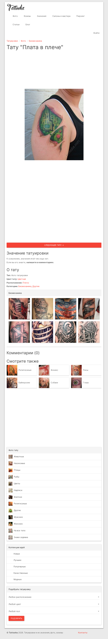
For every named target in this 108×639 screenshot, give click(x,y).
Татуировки (12, 41)
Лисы (85, 370)
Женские (18, 524)
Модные (17, 579)
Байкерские (24, 382)
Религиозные (25, 370)
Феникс (54, 370)
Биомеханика (35, 41)
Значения (41, 16)
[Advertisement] (54, 70)
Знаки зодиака (21, 537)
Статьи (15, 24)
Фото (15, 16)
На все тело (19, 530)
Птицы (17, 470)
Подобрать (16, 618)
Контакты (82, 632)
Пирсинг (80, 16)
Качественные (20, 573)
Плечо (26, 282)
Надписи (18, 490)
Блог (27, 24)
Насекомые (19, 463)
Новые (16, 553)
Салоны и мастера (61, 16)
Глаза (86, 382)
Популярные (19, 566)
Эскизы (27, 16)
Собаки (54, 382)
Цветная (22, 279)
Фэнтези (18, 497)
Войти (96, 33)
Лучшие (17, 560)
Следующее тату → (54, 245)
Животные (19, 456)
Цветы (17, 483)
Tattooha (16, 7)
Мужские (18, 517)
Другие (36, 286)
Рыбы (16, 476)
